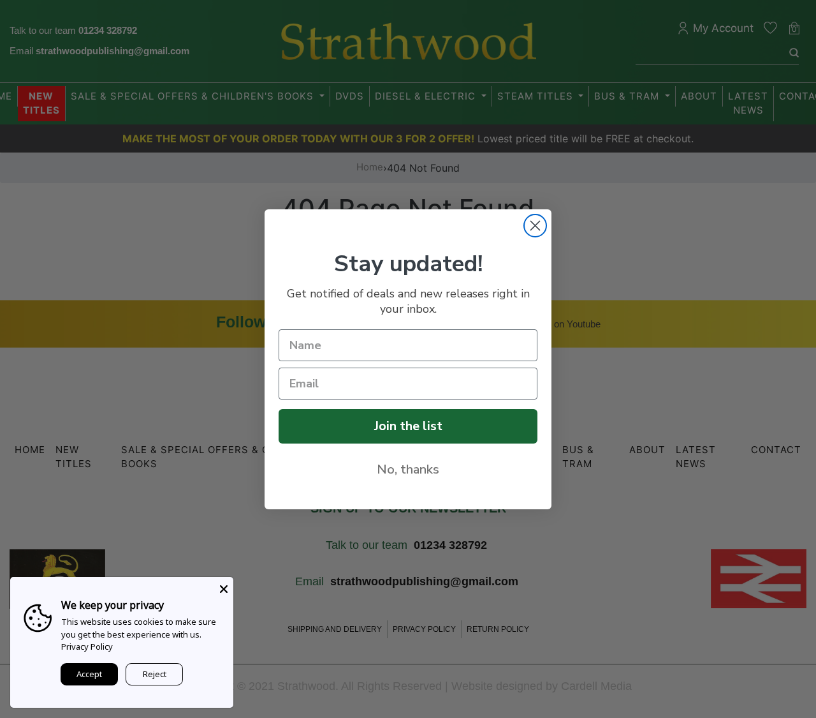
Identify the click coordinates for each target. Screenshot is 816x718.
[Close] (223, 586)
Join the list (408, 426)
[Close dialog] (535, 225)
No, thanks (408, 469)
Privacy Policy (87, 646)
